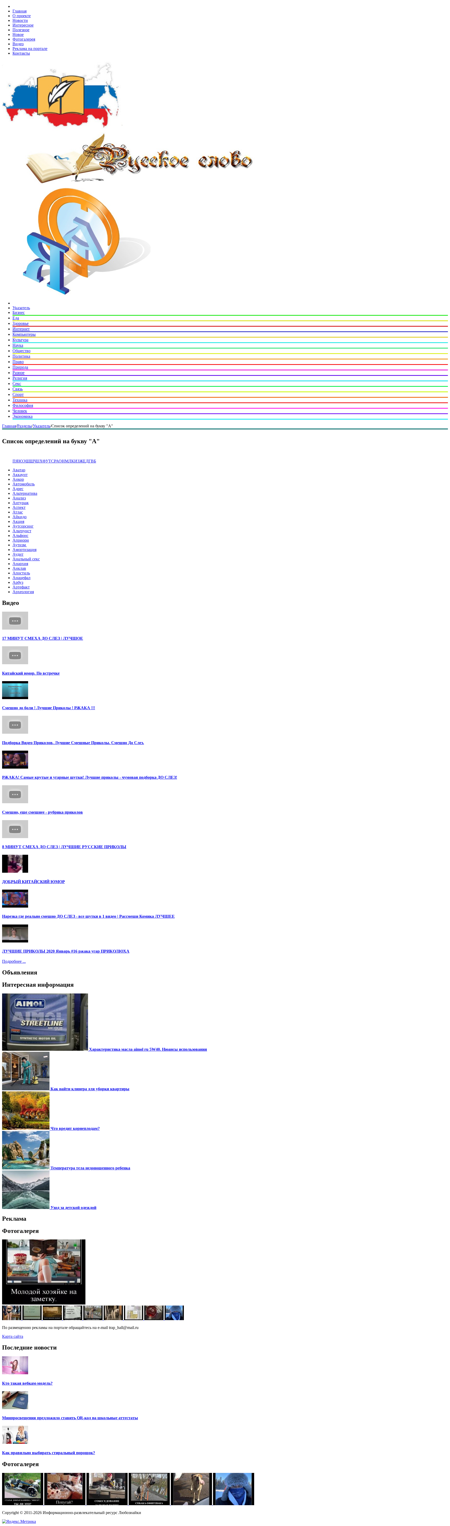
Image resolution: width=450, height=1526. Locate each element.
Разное (18, 372)
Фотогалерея (23, 39)
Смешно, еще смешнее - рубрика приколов (42, 812)
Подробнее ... (14, 961)
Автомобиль (23, 484)
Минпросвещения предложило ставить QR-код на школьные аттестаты (70, 1418)
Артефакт (21, 587)
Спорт (18, 394)
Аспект (19, 507)
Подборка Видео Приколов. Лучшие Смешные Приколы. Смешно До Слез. (73, 742)
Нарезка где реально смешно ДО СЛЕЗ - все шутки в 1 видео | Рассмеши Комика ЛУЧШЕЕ (88, 916)
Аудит (17, 554)
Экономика (22, 416)
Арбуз (17, 582)
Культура (20, 340)
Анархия (20, 563)
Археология (23, 592)
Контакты (21, 53)
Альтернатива (24, 493)
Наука (17, 345)
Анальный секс (26, 559)
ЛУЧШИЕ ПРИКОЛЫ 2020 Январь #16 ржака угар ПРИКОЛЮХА (65, 951)
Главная (19, 11)
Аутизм (19, 545)
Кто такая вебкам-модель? (27, 1383)
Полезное (20, 30)
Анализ (19, 498)
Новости (20, 20)
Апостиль (21, 573)
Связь (17, 389)
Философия (22, 405)
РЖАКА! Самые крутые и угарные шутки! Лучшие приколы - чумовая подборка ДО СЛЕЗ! (89, 777)
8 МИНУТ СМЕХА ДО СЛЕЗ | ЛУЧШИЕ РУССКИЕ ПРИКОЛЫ (64, 847)
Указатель (21, 308)
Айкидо (19, 517)
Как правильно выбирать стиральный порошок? (48, 1453)
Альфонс (20, 535)
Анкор (18, 479)
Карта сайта (12, 1336)
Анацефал (21, 577)
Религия (19, 378)
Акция (18, 521)
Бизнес (18, 312)
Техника (19, 400)
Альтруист (21, 531)
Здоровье (20, 323)
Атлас (17, 512)
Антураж (20, 503)
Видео (18, 44)
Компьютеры (24, 334)
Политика (21, 356)
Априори (20, 540)
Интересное (23, 25)
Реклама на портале (29, 48)
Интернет (21, 329)
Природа (20, 367)
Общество (21, 351)
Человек (19, 411)
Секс (16, 383)
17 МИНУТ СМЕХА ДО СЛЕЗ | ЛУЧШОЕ (42, 638)
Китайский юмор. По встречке (31, 673)
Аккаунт (20, 474)
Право (18, 361)
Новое (18, 34)
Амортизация (24, 549)
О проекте (21, 16)
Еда (15, 318)
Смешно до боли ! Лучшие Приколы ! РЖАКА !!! (48, 708)
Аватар (18, 470)
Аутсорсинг (23, 526)
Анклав (19, 568)
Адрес (17, 488)
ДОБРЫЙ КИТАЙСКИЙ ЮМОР (33, 881)
